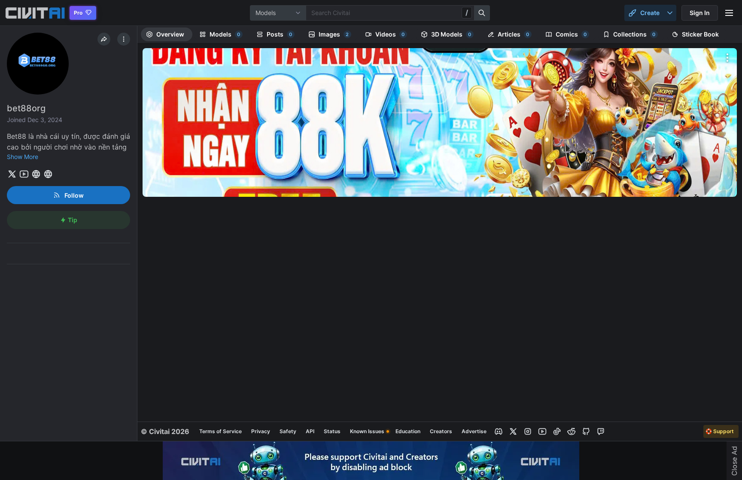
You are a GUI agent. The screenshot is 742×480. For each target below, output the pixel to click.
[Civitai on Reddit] (571, 431)
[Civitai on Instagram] (527, 431)
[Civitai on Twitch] (600, 431)
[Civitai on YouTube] (542, 431)
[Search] (482, 13)
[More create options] (669, 13)
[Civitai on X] (513, 431)
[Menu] (729, 13)
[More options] (727, 58)
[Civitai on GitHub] (586, 431)
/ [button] (466, 12)
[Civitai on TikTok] (557, 431)
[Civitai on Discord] (498, 431)
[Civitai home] (35, 12)
